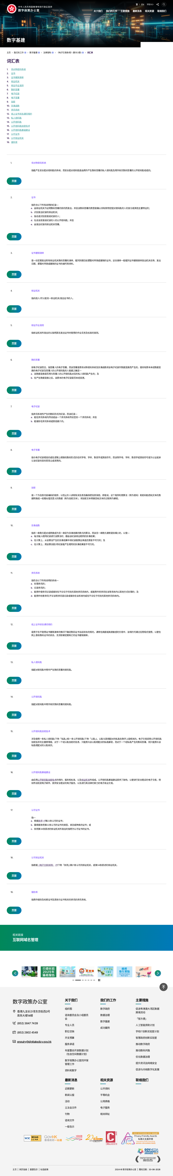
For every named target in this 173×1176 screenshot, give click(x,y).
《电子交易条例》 (46, 865)
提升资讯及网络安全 (146, 1063)
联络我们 (161, 11)
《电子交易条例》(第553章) (69, 52)
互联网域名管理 (25, 940)
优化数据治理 (143, 1056)
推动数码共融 (143, 1050)
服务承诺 (69, 1044)
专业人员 (69, 1025)
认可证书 (15, 134)
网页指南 (23, 1169)
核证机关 (15, 81)
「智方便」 (141, 1018)
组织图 (68, 1008)
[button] (15, 973)
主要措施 (125, 11)
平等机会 (105, 1095)
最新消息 (137, 11)
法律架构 (47, 52)
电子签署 (15, 97)
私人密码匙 (16, 118)
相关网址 (105, 1114)
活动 (67, 1101)
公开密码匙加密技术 (20, 126)
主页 (14, 1169)
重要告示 (34, 1169)
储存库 (14, 142)
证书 (13, 73)
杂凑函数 (15, 105)
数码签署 (15, 89)
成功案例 (105, 1027)
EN (142, 4)
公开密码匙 (16, 122)
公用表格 (105, 1101)
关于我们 (98, 11)
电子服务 (105, 1107)
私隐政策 (44, 1169)
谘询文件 (69, 1120)
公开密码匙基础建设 (20, 130)
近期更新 (69, 1088)
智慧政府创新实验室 (146, 1037)
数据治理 (105, 1015)
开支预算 (69, 1037)
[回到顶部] (163, 987)
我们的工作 (111, 11)
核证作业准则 (17, 85)
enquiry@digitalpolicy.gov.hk (34, 1041)
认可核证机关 (17, 138)
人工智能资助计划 (145, 1025)
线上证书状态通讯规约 (21, 114)
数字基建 (33, 52)
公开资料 (105, 1088)
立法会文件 (71, 1107)
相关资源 (149, 11)
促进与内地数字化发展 (147, 1069)
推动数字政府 (143, 1044)
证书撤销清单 (17, 77)
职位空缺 (69, 1031)
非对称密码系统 (18, 69)
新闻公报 (69, 1095)
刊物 (67, 1114)
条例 (40, 820)
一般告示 (69, 1126)
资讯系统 (15, 109)
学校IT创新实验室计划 (147, 1031)
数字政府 (105, 1008)
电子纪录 (15, 93)
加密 (13, 101)
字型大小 (150, 4)
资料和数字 (71, 1070)
